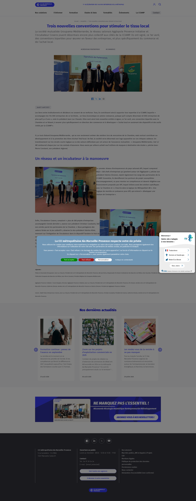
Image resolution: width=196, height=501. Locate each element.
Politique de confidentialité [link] (124, 260)
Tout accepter (69, 260)
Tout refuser (86, 260)
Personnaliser (103, 260)
